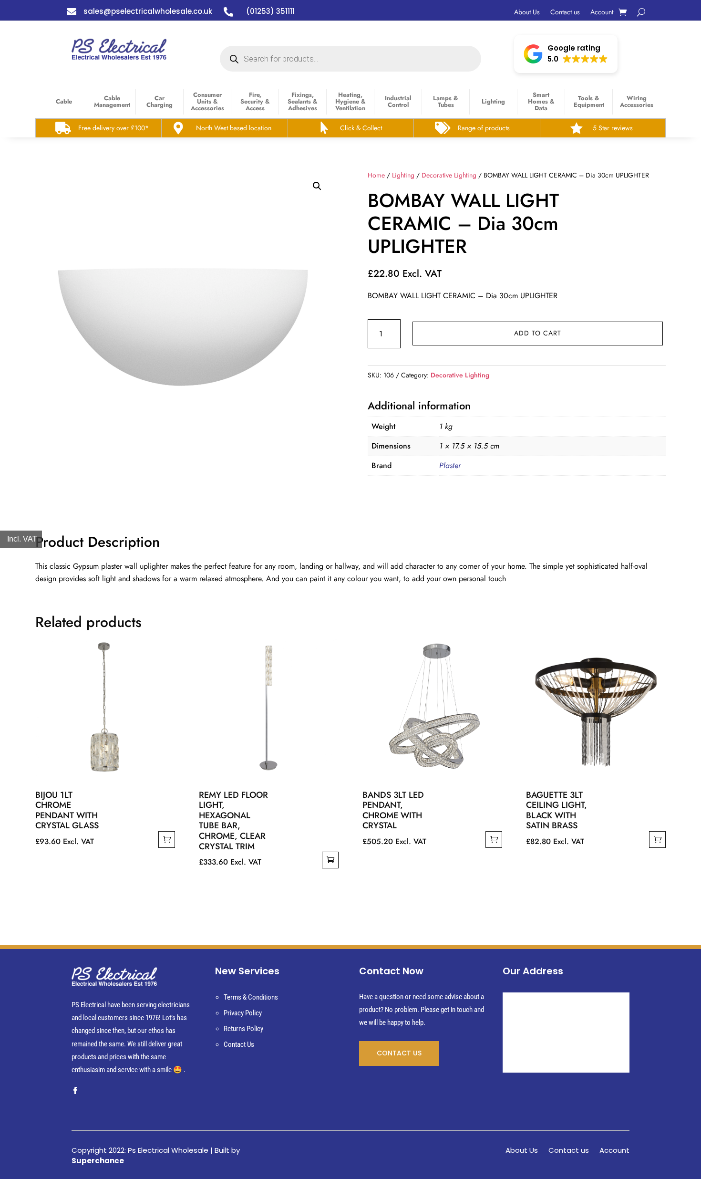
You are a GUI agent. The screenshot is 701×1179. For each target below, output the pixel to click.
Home (376, 175)
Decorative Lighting (449, 175)
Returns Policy (243, 1028)
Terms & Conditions (251, 997)
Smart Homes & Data (541, 101)
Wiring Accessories (636, 101)
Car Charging (159, 101)
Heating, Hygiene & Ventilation (350, 101)
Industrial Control (398, 101)
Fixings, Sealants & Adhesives (303, 101)
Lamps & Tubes (445, 101)
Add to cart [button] (166, 839)
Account (601, 13)
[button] (566, 54)
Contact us (565, 13)
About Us (527, 13)
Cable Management (112, 101)
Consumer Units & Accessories (207, 101)
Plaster (450, 465)
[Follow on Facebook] (75, 1091)
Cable (64, 101)
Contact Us (239, 1044)
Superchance (98, 1161)
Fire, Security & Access (255, 101)
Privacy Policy (243, 1013)
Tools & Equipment (589, 101)
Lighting (493, 101)
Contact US (399, 1053)
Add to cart (537, 333)
